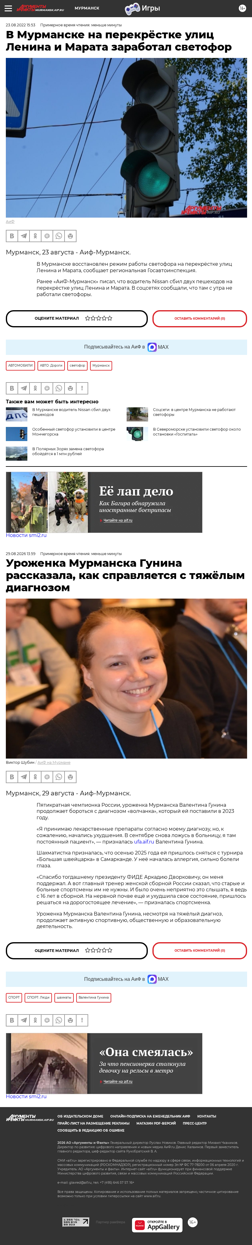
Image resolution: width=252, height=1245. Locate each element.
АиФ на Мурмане (53, 762)
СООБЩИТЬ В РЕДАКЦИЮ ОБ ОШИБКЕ (90, 1131)
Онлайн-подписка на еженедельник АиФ (150, 1116)
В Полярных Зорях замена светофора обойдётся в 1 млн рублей (68, 451)
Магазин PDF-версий (156, 1123)
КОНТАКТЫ (206, 1116)
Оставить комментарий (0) (200, 319)
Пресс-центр (195, 1123)
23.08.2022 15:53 (20, 25)
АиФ (10, 221)
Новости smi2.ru (26, 535)
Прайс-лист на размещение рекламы (93, 1123)
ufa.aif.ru (144, 842)
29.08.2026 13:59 (20, 553)
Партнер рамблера (110, 1222)
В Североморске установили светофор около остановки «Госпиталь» (197, 431)
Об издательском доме (80, 1116)
